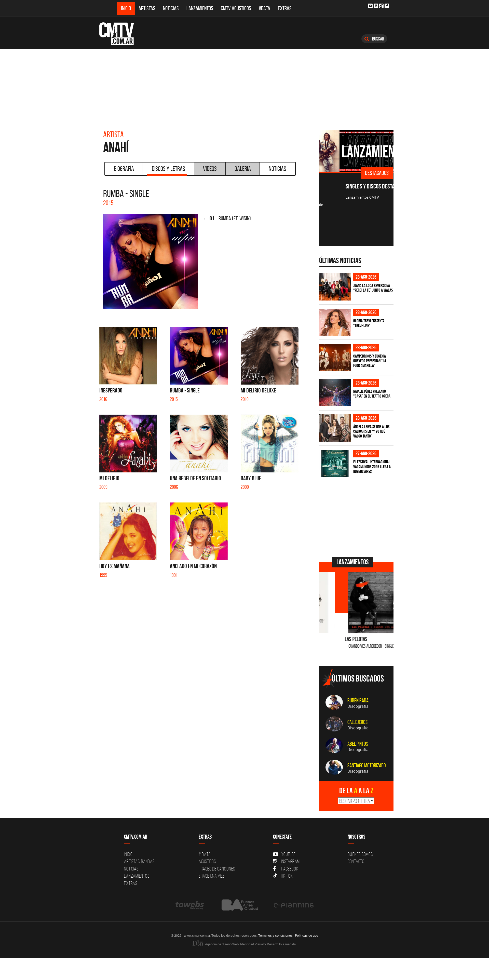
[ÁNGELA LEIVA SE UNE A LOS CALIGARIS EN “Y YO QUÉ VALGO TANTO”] (335, 428)
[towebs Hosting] (190, 905)
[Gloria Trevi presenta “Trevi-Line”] (335, 322)
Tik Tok (286, 876)
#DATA (264, 8)
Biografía (124, 168)
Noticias (171, 8)
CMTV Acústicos (236, 8)
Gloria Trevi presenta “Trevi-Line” (368, 323)
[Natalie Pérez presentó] (335, 392)
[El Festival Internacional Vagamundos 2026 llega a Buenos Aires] (335, 463)
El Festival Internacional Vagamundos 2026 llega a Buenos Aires (372, 466)
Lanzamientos (199, 8)
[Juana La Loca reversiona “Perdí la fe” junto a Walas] (335, 287)
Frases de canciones (217, 868)
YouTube (288, 854)
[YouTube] (370, 6)
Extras (285, 8)
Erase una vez (212, 876)
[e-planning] (293, 905)
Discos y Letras (168, 168)
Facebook (289, 868)
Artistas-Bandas (139, 861)
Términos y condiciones (275, 935)
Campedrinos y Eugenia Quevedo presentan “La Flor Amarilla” (369, 361)
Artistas (147, 8)
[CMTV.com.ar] (120, 33)
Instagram (290, 861)
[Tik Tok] (381, 6)
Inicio (126, 8)
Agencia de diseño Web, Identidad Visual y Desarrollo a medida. (250, 944)
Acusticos (207, 861)
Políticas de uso (306, 935)
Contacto (356, 861)
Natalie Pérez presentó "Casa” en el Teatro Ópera (371, 393)
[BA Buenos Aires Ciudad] (239, 905)
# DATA (205, 854)
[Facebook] (387, 6)
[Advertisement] (244, 86)
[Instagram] (376, 6)
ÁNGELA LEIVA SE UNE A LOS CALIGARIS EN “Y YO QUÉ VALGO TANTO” (371, 431)
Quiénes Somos (360, 854)
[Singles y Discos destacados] (356, 151)
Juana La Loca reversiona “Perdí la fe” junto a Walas (373, 288)
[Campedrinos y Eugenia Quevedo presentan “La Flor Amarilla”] (335, 357)
